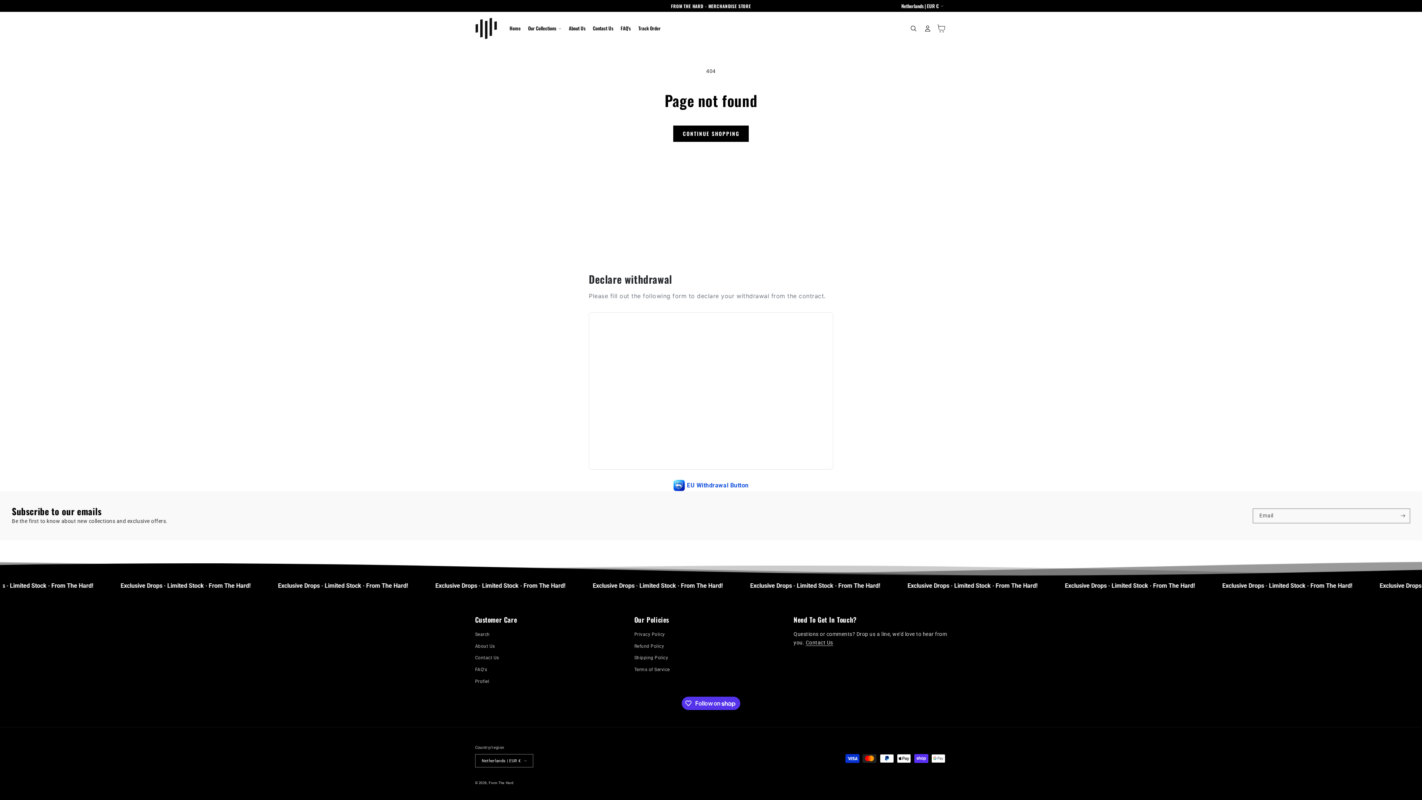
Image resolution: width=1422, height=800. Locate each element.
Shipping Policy (651, 657)
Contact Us (487, 657)
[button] (544, 28)
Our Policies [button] (651, 620)
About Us (485, 646)
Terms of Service (652, 669)
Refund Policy (649, 646)
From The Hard (501, 783)
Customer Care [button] (496, 620)
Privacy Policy (649, 634)
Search (482, 634)
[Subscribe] (1403, 516)
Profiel (482, 681)
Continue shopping (711, 133)
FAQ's (481, 669)
